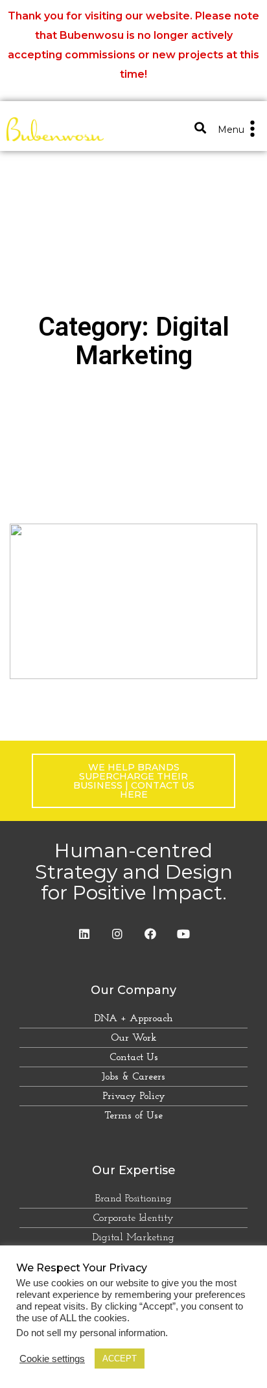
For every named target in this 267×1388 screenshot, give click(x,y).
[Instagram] (117, 933)
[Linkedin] (84, 933)
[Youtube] (183, 933)
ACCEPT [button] (119, 1358)
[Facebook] (150, 933)
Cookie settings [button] (52, 1359)
